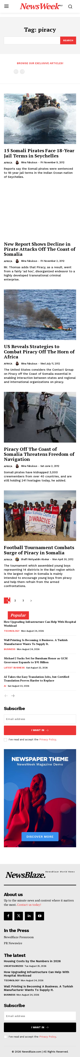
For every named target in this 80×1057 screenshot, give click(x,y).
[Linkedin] (29, 916)
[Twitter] (18, 916)
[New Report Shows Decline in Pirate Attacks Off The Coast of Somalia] (40, 212)
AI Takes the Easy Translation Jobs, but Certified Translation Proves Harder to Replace (36, 678)
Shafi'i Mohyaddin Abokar (35, 559)
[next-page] (12, 696)
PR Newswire (13, 943)
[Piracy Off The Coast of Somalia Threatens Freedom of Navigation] (40, 417)
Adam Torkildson (18, 609)
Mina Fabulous (29, 162)
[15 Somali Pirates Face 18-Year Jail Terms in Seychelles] (40, 118)
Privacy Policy (47, 739)
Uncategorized (13, 966)
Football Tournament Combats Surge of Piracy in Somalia (39, 550)
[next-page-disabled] (22, 71)
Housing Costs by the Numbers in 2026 (38, 600)
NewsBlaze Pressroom (19, 937)
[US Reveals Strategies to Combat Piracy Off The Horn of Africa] (40, 314)
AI (5, 686)
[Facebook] (8, 916)
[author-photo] (17, 162)
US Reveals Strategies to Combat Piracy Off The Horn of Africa (39, 351)
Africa (8, 162)
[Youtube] (40, 916)
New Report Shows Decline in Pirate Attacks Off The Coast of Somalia (39, 249)
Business (9, 649)
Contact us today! (29, 905)
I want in (37, 730)
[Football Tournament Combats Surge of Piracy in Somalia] (40, 515)
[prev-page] (16, 71)
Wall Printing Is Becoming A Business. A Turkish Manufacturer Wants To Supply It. (36, 642)
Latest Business (14, 667)
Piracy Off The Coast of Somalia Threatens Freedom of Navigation (39, 454)
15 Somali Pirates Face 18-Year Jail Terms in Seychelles (39, 153)
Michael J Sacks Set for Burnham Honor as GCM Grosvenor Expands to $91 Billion (36, 660)
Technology (11, 631)
